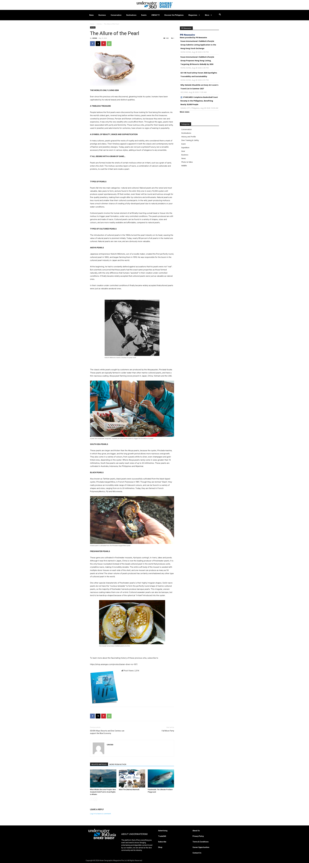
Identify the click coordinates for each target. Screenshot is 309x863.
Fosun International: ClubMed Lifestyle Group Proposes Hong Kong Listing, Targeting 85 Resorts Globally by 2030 (197, 60)
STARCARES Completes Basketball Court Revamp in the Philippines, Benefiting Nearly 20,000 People (199, 101)
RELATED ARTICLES (99, 764)
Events (144, 15)
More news (184, 112)
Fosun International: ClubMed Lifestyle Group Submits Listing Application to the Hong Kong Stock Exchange (198, 45)
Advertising (162, 831)
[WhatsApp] (109, 43)
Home (92, 24)
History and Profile (188, 136)
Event (183, 144)
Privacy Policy (198, 836)
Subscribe (162, 842)
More (207, 15)
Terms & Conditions (201, 842)
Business (102, 15)
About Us (196, 831)
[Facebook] (92, 43)
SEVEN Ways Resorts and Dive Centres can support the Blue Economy (107, 732)
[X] (98, 43)
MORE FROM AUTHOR (117, 764)
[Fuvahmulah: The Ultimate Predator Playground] (161, 778)
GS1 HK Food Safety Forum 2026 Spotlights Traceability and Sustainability (198, 75)
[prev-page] (91, 799)
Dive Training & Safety (190, 140)
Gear (183, 151)
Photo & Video (187, 162)
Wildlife (184, 165)
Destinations (131, 15)
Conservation (116, 15)
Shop (160, 847)
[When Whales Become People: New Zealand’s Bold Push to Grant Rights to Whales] (103, 778)
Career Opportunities (201, 847)
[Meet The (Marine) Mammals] (132, 778)
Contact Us (197, 853)
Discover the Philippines (174, 15)
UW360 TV (155, 15)
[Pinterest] (103, 43)
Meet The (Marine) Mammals (129, 789)
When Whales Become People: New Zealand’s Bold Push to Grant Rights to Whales (103, 792)
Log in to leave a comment (100, 814)
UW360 (94, 38)
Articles (99, 24)
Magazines (192, 15)
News (91, 15)
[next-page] (95, 799)
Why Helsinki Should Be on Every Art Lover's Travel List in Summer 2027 (199, 87)
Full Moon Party (168, 731)
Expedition (185, 147)
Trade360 (162, 836)
